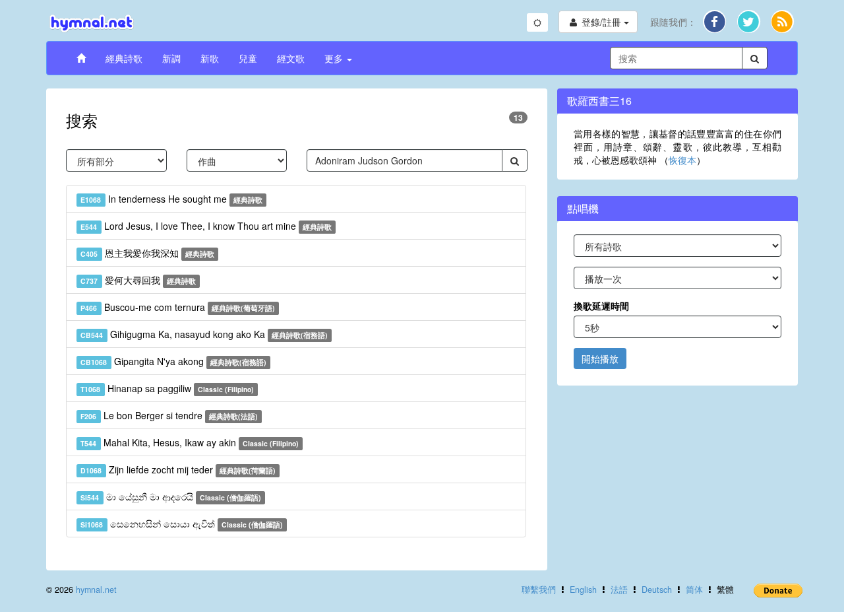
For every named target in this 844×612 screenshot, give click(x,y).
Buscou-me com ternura (177, 307)
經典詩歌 (124, 58)
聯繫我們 (539, 589)
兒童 (248, 58)
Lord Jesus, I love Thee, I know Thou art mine (206, 225)
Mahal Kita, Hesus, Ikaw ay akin (189, 442)
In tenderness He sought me (171, 198)
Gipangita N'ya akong (173, 361)
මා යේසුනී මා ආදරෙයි (170, 496)
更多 (335, 58)
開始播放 (600, 358)
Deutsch (657, 589)
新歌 (209, 58)
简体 (694, 589)
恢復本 (682, 159)
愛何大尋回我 (138, 280)
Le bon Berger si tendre (169, 415)
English (583, 589)
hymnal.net (96, 589)
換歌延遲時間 (601, 305)
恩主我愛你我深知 (147, 252)
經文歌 (291, 58)
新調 (171, 58)
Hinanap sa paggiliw (167, 388)
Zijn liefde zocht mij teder (178, 469)
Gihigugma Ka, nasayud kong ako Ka (204, 334)
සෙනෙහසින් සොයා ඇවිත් (181, 523)
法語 (619, 589)
